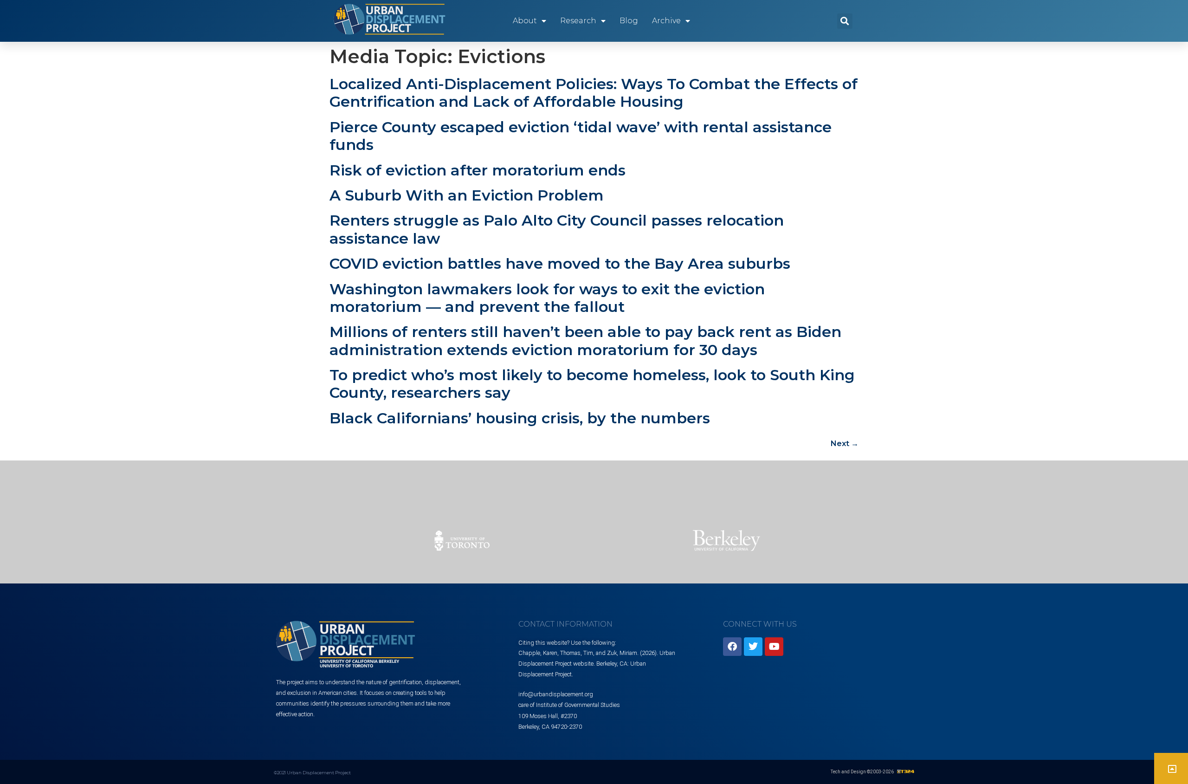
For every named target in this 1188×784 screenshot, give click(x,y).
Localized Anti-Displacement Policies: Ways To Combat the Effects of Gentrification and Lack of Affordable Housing (593, 92)
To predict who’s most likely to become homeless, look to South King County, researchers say (592, 384)
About (525, 20)
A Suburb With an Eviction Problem (466, 195)
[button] (844, 21)
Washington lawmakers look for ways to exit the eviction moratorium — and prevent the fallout (547, 298)
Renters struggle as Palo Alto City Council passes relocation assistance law (556, 229)
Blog (629, 20)
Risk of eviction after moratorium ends (477, 170)
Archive (666, 20)
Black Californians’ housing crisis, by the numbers (519, 418)
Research (578, 20)
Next (845, 443)
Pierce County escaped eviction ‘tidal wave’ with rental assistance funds (580, 136)
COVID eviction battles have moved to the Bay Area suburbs (559, 263)
